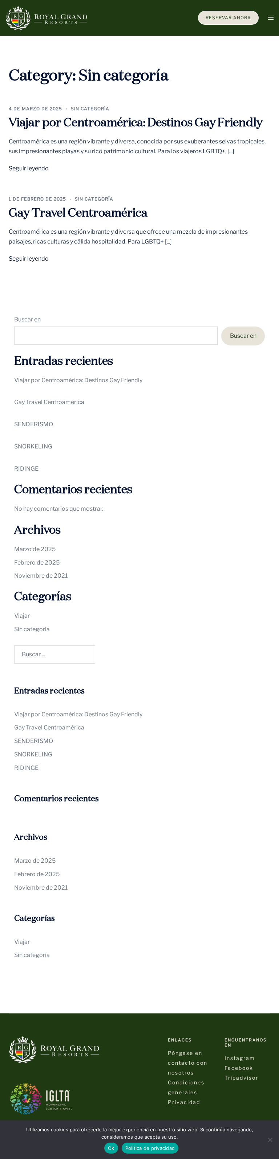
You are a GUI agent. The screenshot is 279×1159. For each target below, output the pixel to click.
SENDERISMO (33, 424)
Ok (111, 1148)
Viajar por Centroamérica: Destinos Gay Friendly (135, 123)
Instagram (240, 1058)
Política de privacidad (150, 1148)
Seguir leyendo (29, 168)
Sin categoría (90, 108)
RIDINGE (26, 468)
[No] (270, 1139)
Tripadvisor (241, 1078)
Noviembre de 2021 (41, 575)
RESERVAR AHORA (228, 17)
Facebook (239, 1068)
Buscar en (27, 319)
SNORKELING (33, 446)
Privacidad (184, 1102)
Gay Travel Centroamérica (78, 213)
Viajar (22, 615)
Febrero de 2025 (37, 562)
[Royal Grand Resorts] (46, 17)
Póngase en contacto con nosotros (187, 1063)
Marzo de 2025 (35, 549)
